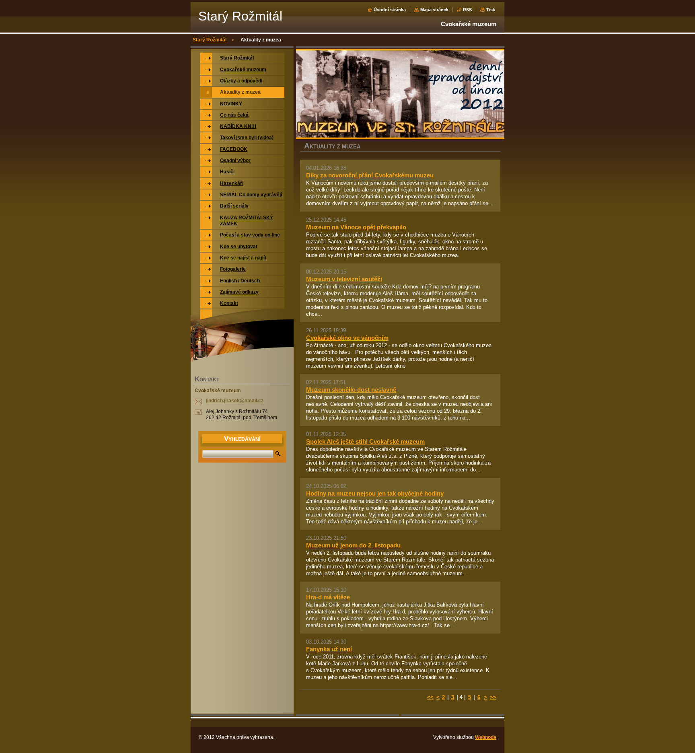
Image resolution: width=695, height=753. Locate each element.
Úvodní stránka (390, 9)
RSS (467, 9)
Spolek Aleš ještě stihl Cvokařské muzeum (365, 441)
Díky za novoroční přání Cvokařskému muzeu (370, 175)
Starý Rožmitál (209, 39)
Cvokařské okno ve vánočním (347, 337)
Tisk (490, 9)
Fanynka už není (329, 649)
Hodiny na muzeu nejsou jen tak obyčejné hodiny (375, 493)
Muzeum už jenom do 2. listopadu (353, 545)
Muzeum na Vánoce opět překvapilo (356, 227)
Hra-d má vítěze (328, 597)
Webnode (485, 737)
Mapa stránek (434, 9)
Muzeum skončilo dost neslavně (351, 389)
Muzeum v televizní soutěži (344, 279)
